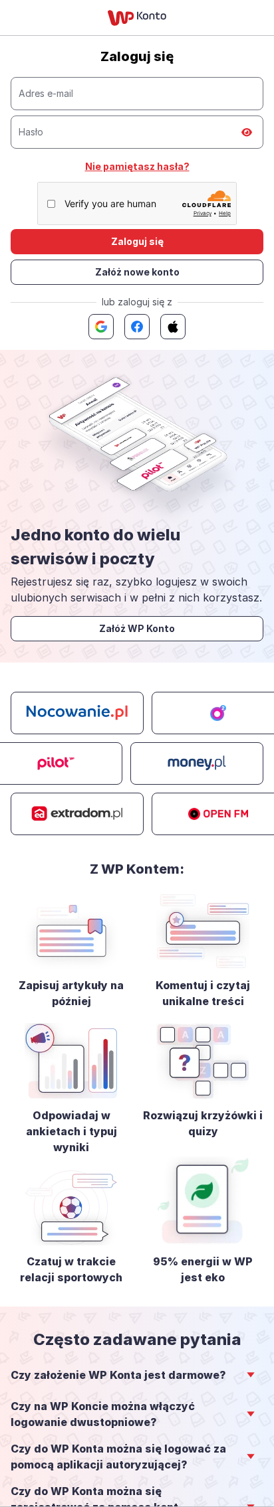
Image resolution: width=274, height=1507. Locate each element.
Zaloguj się (137, 241)
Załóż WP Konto (137, 628)
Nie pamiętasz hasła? (137, 166)
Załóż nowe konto (137, 272)
